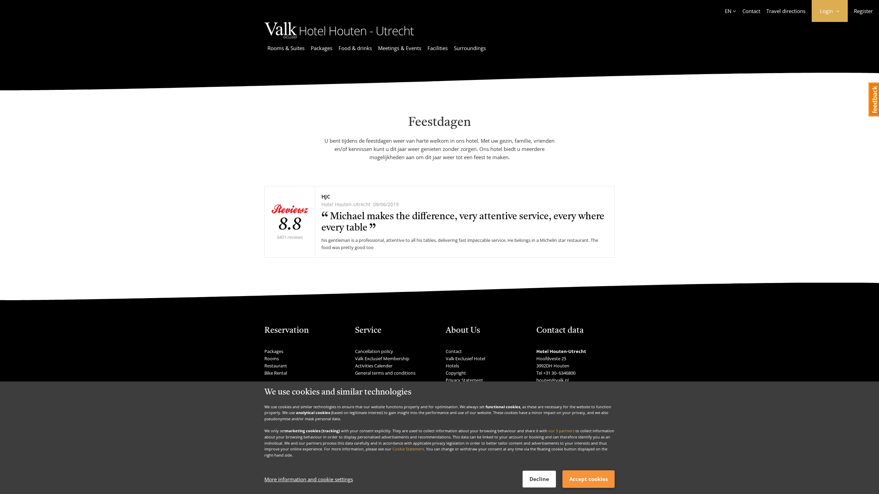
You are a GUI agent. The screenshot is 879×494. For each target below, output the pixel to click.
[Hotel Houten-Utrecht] (339, 39)
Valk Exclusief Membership (382, 358)
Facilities (437, 48)
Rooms (271, 358)
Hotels (452, 366)
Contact (751, 11)
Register (863, 11)
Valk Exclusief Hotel (465, 358)
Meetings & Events (399, 48)
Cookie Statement (408, 448)
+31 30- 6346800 (559, 373)
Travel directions (786, 11)
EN (728, 11)
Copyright (456, 373)
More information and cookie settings (308, 479)
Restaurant (275, 366)
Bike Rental (275, 373)
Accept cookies (588, 478)
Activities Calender (373, 366)
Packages (321, 48)
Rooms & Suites (286, 48)
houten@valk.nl (552, 380)
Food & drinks (355, 48)
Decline (539, 478)
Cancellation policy (374, 351)
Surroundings (470, 48)
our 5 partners (561, 430)
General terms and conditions (385, 373)
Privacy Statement (464, 380)
